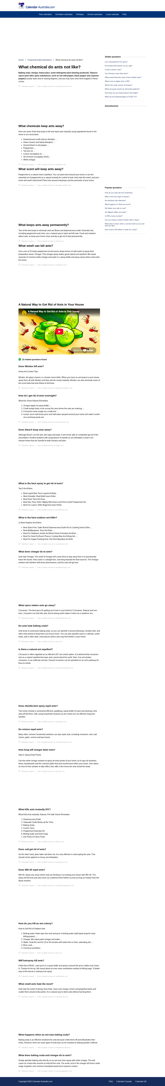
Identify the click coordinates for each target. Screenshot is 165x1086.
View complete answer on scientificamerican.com (54, 86)
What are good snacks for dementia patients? (122, 89)
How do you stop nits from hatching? (119, 193)
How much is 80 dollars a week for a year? (121, 230)
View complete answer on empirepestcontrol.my (54, 1047)
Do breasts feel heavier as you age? (119, 66)
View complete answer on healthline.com (51, 164)
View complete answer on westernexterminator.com (55, 668)
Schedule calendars (63, 14)
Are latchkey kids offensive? (115, 200)
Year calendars (45, 14)
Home (21, 60)
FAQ (124, 14)
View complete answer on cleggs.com (50, 445)
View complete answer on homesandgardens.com (54, 1071)
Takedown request (27, 86)
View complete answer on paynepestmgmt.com (53, 567)
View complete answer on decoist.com (50, 842)
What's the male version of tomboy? (118, 85)
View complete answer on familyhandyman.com (54, 618)
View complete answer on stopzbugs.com (51, 722)
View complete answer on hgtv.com (49, 953)
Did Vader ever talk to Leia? (115, 208)
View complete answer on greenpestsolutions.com (54, 388)
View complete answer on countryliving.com (52, 997)
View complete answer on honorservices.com (53, 422)
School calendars (94, 14)
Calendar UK (141, 1081)
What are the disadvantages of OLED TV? (121, 97)
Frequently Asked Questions (40, 60)
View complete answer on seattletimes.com (52, 976)
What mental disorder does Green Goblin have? (123, 77)
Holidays (80, 14)
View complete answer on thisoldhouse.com (52, 510)
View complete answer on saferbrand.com (52, 265)
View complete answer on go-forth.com (51, 771)
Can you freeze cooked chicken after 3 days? (122, 220)
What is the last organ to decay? (117, 197)
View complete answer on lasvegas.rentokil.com (54, 185)
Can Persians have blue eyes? (116, 73)
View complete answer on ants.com (49, 641)
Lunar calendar (112, 14)
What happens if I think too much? (118, 204)
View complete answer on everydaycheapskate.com (55, 885)
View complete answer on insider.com (50, 241)
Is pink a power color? (113, 70)
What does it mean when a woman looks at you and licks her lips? (124, 225)
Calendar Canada (124, 1081)
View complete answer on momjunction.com (52, 544)
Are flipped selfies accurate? (115, 212)
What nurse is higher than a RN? (117, 81)
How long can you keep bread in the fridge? (121, 93)
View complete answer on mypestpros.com (52, 862)
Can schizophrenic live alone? (116, 62)
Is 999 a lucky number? (114, 216)
